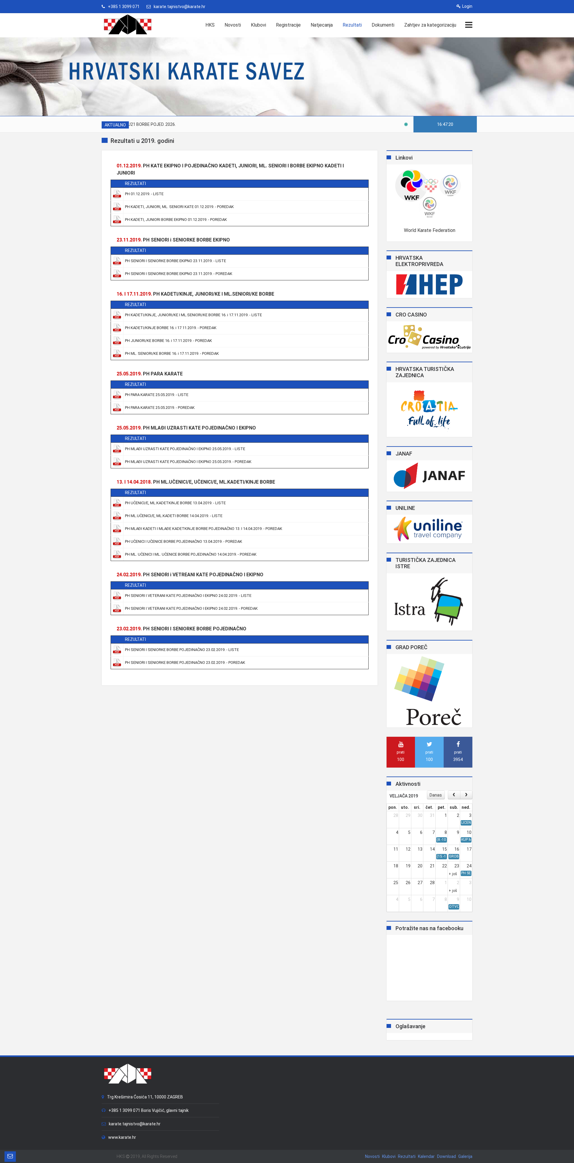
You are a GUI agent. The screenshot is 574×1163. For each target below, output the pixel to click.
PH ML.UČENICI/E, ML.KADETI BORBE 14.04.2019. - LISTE (173, 516)
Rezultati (352, 25)
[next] (466, 795)
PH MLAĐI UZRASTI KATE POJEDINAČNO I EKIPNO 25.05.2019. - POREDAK (188, 461)
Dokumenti (383, 25)
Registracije (288, 25)
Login (467, 6)
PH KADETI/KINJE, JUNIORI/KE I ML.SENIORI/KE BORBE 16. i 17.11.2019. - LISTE (193, 315)
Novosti (233, 25)
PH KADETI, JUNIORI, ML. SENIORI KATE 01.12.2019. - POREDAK (179, 206)
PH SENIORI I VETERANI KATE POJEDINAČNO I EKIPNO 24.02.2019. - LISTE (188, 595)
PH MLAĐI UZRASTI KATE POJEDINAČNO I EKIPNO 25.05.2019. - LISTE (185, 449)
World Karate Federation (429, 230)
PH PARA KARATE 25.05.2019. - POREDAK (160, 407)
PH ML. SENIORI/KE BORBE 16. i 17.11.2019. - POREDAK (172, 353)
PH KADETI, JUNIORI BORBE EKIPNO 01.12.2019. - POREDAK (176, 219)
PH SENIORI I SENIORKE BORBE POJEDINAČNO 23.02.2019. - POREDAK (185, 662)
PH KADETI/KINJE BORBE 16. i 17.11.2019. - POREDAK (170, 327)
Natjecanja (322, 25)
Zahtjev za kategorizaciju (430, 25)
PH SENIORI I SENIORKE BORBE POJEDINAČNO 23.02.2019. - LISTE (182, 649)
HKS (210, 25)
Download (446, 1156)
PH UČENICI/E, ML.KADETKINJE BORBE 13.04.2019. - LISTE (175, 503)
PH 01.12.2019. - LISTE (144, 194)
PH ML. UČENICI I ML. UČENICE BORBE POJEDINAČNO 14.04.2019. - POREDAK (191, 554)
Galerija (465, 1156)
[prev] (454, 795)
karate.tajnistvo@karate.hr (179, 6)
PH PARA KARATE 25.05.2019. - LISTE (156, 394)
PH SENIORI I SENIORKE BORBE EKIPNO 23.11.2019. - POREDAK (178, 273)
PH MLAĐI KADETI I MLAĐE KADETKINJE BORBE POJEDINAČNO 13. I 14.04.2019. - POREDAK (203, 528)
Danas (436, 795)
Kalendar (426, 1156)
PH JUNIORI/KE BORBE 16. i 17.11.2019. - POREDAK (168, 340)
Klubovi (258, 25)
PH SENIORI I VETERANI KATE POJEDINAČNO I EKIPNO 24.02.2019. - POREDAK (191, 608)
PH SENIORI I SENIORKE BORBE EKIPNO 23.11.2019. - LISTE (175, 261)
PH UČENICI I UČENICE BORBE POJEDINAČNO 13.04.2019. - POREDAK (183, 541)
